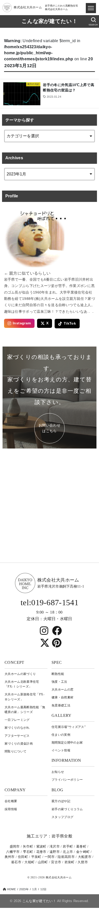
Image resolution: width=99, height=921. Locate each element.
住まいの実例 (61, 734)
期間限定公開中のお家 (67, 742)
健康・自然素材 (62, 697)
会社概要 (11, 801)
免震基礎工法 (61, 705)
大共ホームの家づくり (20, 674)
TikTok (70, 323)
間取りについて (15, 751)
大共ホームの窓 (62, 689)
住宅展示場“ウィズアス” (69, 727)
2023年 (23, 889)
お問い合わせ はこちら (49, 428)
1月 (34, 889)
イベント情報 (61, 750)
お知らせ (58, 772)
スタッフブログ (62, 817)
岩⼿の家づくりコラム (67, 809)
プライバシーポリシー (67, 779)
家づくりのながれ (17, 727)
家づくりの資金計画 (19, 743)
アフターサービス (17, 736)
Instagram (22, 323)
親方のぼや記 (61, 801)
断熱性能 (58, 674)
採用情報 (11, 809)
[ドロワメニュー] (91, 8)
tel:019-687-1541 (49, 602)
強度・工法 (59, 681)
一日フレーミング (17, 720)
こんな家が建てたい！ (49, 21)
